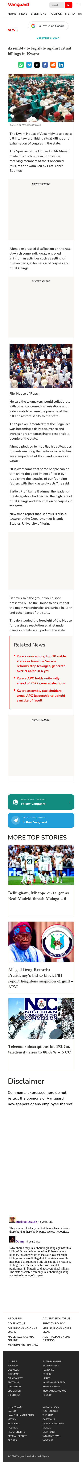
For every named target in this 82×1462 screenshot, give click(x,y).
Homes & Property (54, 1382)
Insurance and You (55, 1390)
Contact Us (16, 1323)
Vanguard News (18, 5)
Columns (13, 1374)
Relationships (16, 1431)
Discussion (14, 1386)
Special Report (17, 1436)
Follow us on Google (51, 26)
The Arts (48, 1415)
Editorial (13, 1382)
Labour (12, 1411)
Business (13, 1369)
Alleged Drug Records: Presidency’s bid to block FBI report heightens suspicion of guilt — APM (40, 977)
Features (48, 1369)
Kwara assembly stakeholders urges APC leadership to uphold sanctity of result (41, 696)
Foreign (47, 1374)
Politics (56, 14)
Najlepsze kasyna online (21, 1338)
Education (14, 1390)
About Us (15, 1318)
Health (47, 1378)
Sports (12, 1440)
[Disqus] (41, 1165)
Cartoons (49, 1419)
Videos (47, 1427)
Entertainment (52, 1361)
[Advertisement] (41, 210)
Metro (70, 14)
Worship (48, 1440)
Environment (51, 1365)
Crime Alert (15, 1378)
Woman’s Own (51, 1436)
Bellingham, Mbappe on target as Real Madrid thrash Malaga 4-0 (38, 895)
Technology (50, 1411)
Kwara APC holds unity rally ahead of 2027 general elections (41, 681)
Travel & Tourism (53, 1423)
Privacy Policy (54, 1323)
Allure (12, 1361)
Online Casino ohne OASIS (22, 1330)
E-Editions (38, 14)
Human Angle (51, 1386)
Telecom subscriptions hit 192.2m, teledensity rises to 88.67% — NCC (39, 1049)
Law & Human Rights (21, 1415)
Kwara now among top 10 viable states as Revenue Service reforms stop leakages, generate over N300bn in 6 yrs (41, 663)
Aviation (13, 1365)
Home (12, 14)
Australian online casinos (56, 1338)
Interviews (15, 1406)
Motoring (14, 1423)
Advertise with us (56, 1318)
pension (47, 1395)
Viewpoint (49, 1431)
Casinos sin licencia (23, 1345)
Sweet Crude (51, 1406)
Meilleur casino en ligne (57, 1330)
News (23, 14)
